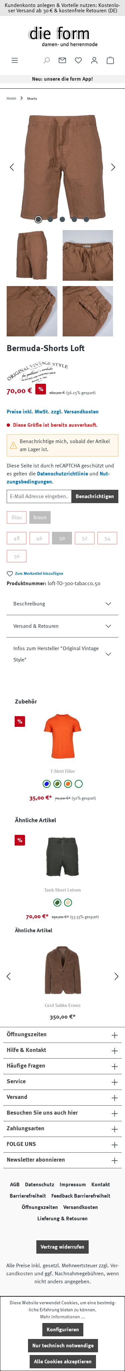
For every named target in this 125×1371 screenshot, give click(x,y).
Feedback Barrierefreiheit (80, 1196)
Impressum (73, 1185)
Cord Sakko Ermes (63, 1005)
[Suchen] (46, 60)
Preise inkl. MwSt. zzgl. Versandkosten (53, 412)
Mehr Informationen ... (62, 1316)
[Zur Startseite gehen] (62, 36)
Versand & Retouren (36, 626)
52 (85, 538)
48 (17, 538)
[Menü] (15, 60)
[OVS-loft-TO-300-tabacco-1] (62, 167)
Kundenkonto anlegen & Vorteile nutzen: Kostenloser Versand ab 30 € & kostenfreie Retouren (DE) (62, 8)
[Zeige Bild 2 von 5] (50, 219)
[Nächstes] (113, 167)
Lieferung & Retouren (62, 1219)
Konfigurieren (63, 1330)
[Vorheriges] (12, 167)
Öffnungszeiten (40, 1207)
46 (39, 538)
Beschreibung (29, 604)
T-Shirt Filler (62, 771)
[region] (62, 222)
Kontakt (100, 1185)
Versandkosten (80, 1207)
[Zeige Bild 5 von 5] (86, 219)
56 (17, 556)
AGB (15, 1185)
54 (107, 538)
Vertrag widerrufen (62, 1247)
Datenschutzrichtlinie (62, 474)
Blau (17, 517)
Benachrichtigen (95, 496)
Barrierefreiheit (28, 1196)
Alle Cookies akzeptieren (63, 1362)
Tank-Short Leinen (62, 890)
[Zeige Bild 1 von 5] (38, 219)
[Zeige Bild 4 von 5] (74, 219)
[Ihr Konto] (94, 60)
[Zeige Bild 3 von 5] (62, 219)
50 (62, 538)
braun (40, 517)
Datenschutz (39, 1185)
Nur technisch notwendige (63, 1346)
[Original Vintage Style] (62, 372)
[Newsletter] (62, 60)
